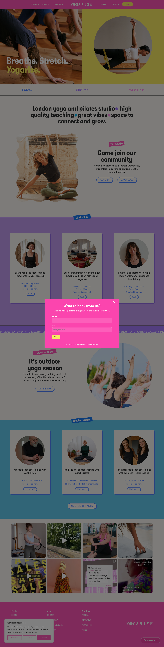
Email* (53, 325)
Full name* (55, 316)
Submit (56, 337)
